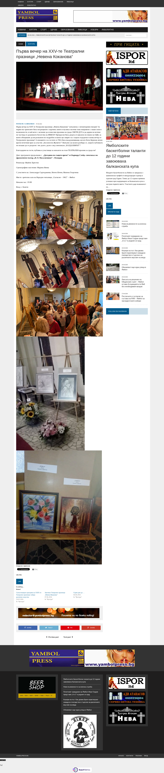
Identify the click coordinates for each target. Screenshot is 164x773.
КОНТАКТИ (129, 756)
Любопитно (31, 5)
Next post (67, 637)
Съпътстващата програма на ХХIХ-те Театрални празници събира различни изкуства (28, 594)
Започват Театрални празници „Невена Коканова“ (55, 593)
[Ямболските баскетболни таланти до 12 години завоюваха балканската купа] (127, 138)
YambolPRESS (29, 124)
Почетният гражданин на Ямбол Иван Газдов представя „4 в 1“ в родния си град (134, 238)
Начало (121, 756)
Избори (21, 5)
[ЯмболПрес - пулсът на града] (37, 15)
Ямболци (70, 2)
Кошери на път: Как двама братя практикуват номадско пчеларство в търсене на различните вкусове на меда (81, 702)
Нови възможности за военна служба (77, 687)
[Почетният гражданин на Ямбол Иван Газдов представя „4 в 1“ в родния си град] (112, 238)
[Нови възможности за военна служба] (112, 226)
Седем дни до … (79, 592)
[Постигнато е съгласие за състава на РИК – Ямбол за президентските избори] (112, 298)
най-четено (113, 111)
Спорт (39, 2)
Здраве (47, 2)
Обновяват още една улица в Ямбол (77, 710)
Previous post (53, 637)
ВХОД (146, 756)
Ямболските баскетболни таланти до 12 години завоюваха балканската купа (125, 156)
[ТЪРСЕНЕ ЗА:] (135, 35)
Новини (21, 2)
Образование (58, 2)
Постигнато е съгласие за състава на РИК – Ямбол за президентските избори (133, 298)
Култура (30, 2)
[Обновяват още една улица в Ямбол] (112, 269)
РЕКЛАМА (139, 756)
